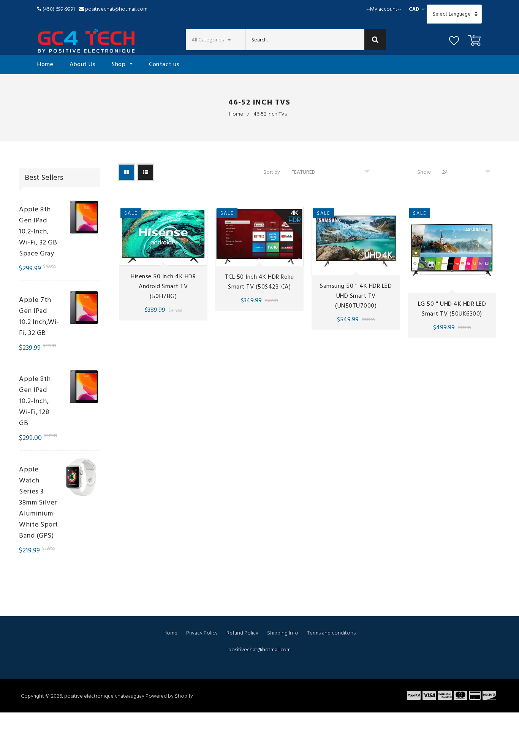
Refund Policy (242, 632)
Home (45, 64)
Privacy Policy (202, 632)
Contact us (164, 64)
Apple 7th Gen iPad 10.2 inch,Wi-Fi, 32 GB (39, 316)
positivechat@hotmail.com (116, 9)
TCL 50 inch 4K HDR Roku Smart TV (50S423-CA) (259, 282)
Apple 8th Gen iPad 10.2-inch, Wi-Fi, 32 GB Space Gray (38, 231)
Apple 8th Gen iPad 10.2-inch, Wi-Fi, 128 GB (35, 400)
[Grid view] (126, 172)
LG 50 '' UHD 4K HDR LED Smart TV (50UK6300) (452, 309)
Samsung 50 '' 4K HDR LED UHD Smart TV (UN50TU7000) (356, 296)
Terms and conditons (331, 632)
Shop (119, 64)
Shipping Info (282, 632)
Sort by (271, 172)
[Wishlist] (454, 42)
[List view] (145, 172)
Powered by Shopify (169, 696)
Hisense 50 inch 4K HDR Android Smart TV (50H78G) (163, 286)
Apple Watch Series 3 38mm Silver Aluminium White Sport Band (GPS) (38, 502)
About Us (82, 64)
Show (424, 172)
